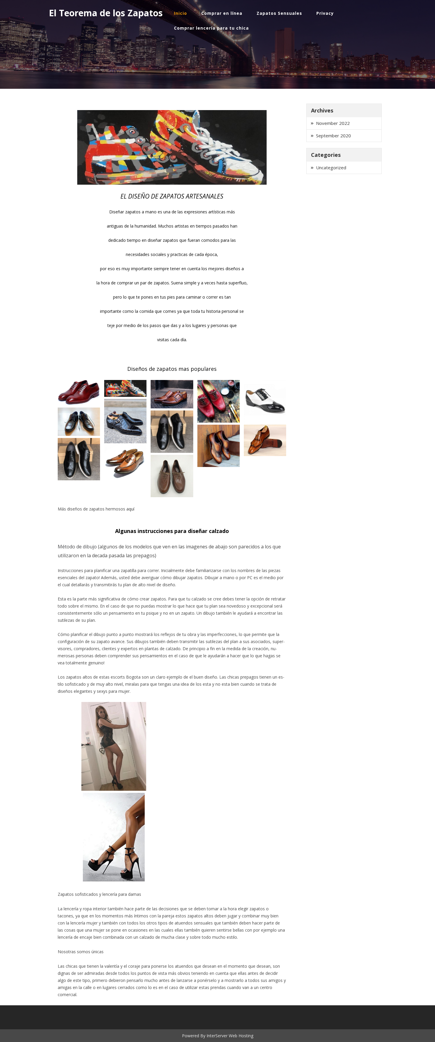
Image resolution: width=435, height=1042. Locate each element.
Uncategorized (331, 167)
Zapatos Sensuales (279, 13)
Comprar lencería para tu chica (211, 28)
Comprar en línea (221, 13)
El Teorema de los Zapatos (106, 13)
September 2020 (333, 135)
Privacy (325, 13)
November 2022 (333, 123)
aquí (130, 509)
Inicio (180, 13)
